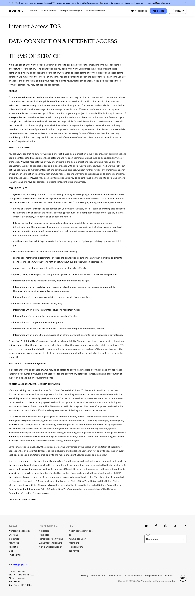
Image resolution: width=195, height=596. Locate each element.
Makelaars (44, 530)
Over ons (13, 534)
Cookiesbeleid (115, 575)
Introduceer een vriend (51, 538)
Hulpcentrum (76, 546)
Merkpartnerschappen (50, 546)
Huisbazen (44, 534)
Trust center (15, 554)
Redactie (13, 546)
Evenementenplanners (50, 542)
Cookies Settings (133, 575)
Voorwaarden (98, 575)
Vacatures (14, 542)
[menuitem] (33, 11)
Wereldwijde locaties (19, 530)
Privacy (84, 575)
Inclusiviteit (14, 538)
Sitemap (169, 575)
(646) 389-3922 (18, 571)
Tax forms (74, 550)
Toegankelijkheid (153, 575)
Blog (11, 550)
